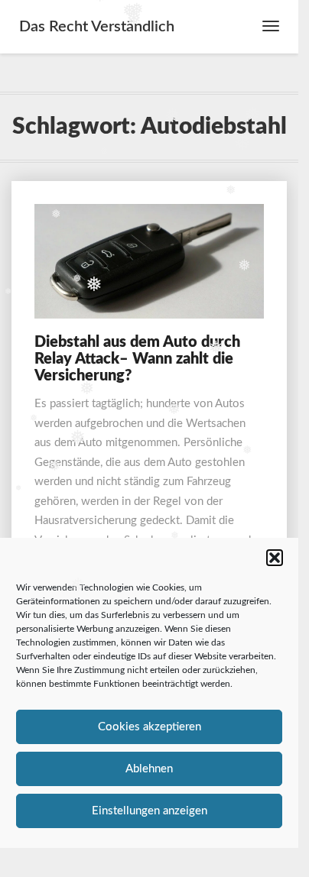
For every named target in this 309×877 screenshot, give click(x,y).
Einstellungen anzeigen (149, 811)
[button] (274, 557)
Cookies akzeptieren (149, 727)
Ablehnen (149, 769)
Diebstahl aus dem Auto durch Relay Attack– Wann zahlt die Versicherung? (137, 359)
